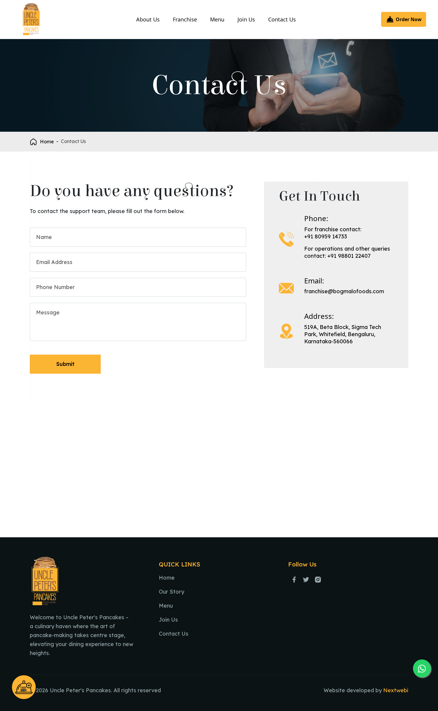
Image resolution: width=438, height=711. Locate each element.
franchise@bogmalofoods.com (344, 291)
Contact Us (282, 19)
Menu (217, 19)
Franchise (185, 19)
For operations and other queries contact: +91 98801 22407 (347, 252)
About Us (148, 19)
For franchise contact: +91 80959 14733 (332, 233)
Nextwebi (395, 690)
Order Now (408, 19)
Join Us (246, 19)
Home (47, 142)
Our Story (171, 591)
